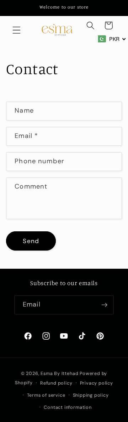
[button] (16, 30)
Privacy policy (96, 383)
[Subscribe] (104, 305)
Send (31, 241)
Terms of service (46, 395)
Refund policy (56, 383)
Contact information (67, 407)
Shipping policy (91, 395)
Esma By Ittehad (59, 373)
